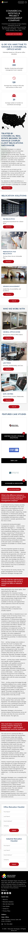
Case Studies (6, 906)
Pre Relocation (9, 219)
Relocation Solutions (8, 902)
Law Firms (7, 363)
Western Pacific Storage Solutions (14, 437)
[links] (4, 2)
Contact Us (6, 908)
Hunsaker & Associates (14, 483)
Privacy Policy (6, 911)
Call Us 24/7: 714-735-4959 (14, 34)
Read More (8, 226)
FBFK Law (14, 460)
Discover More (6, 187)
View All (14, 301)
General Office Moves (11, 332)
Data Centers (8, 394)
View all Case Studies (14, 489)
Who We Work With (8, 904)
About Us (5, 899)
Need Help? (21, 2)
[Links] (14, 425)
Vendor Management (11, 286)
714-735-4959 (8, 924)
